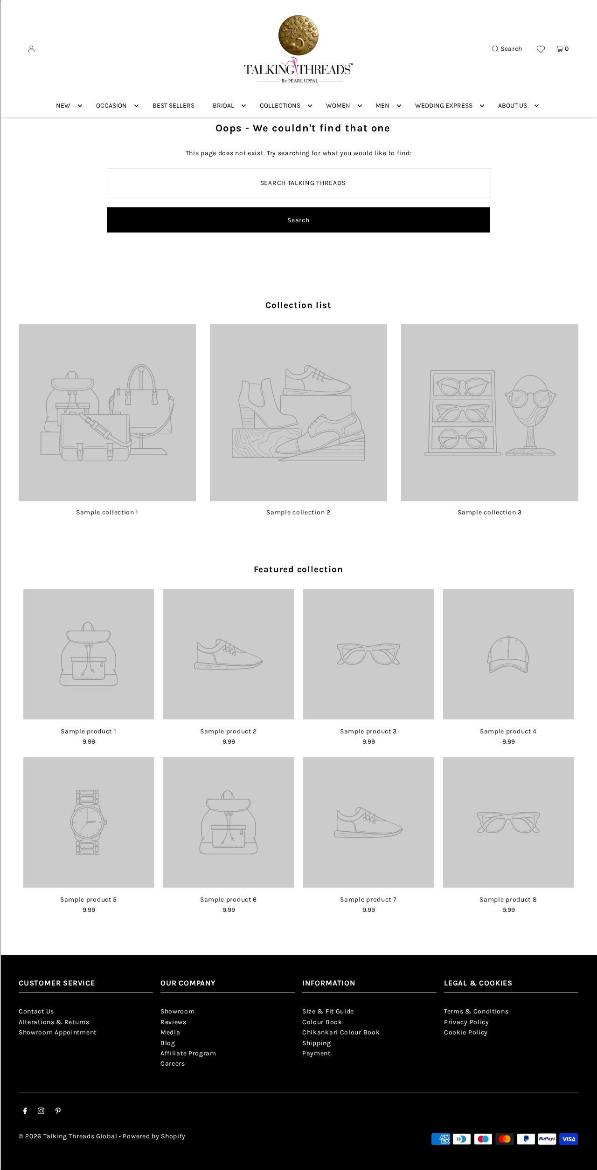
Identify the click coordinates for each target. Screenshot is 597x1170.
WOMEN (338, 105)
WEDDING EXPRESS (443, 105)
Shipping (316, 1043)
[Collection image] (107, 498)
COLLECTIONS (280, 105)
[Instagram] (41, 1112)
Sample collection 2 (298, 512)
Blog (167, 1043)
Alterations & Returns (54, 1022)
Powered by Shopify (154, 1136)
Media (170, 1032)
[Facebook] (25, 1112)
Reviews (173, 1022)
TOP (581, 1157)
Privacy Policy (466, 1022)
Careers (172, 1063)
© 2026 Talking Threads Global (68, 1136)
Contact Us (36, 1011)
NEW (63, 105)
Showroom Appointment (58, 1032)
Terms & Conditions (476, 1011)
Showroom (177, 1011)
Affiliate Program (188, 1053)
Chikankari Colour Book (341, 1032)
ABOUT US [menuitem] (512, 105)
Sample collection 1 (107, 512)
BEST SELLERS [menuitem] (173, 105)
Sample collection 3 (489, 512)
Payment (316, 1053)
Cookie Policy (466, 1032)
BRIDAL (223, 105)
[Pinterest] (58, 1112)
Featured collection (298, 569)
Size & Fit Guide (328, 1011)
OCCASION (111, 105)
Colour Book (322, 1022)
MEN (382, 105)
